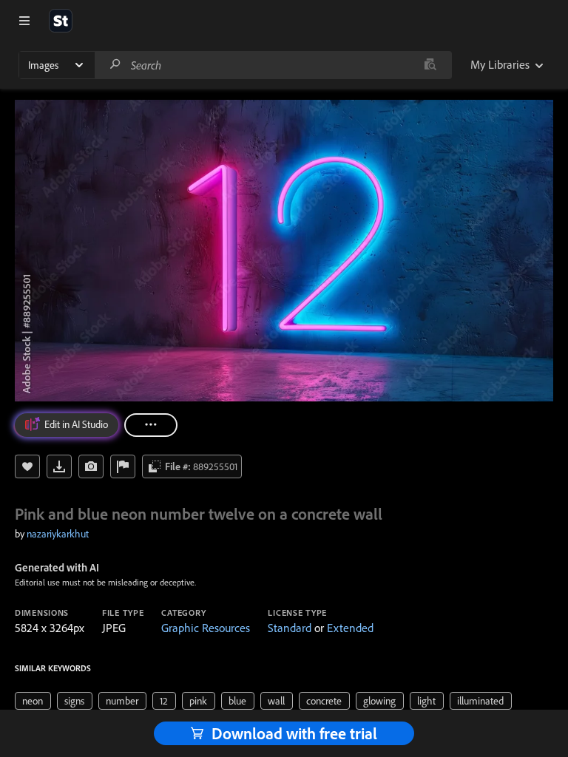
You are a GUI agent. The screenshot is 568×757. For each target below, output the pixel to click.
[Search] (115, 64)
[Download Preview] (59, 466)
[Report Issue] (122, 466)
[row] (33, 701)
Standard (289, 627)
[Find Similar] (91, 466)
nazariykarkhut (58, 533)
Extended (350, 627)
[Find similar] (430, 65)
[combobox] (273, 65)
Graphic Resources (205, 627)
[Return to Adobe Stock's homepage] (60, 21)
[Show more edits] (151, 425)
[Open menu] (24, 21)
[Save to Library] (27, 466)
